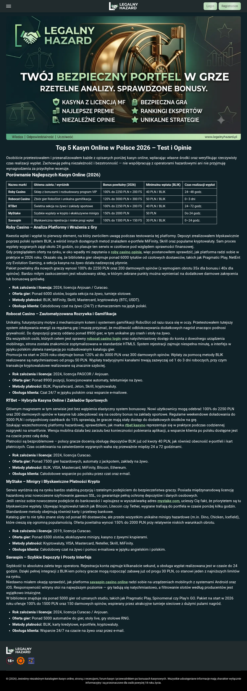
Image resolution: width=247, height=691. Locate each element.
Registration (230, 6)
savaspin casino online (109, 582)
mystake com (168, 501)
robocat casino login (104, 339)
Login (210, 6)
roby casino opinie (126, 252)
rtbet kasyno (135, 425)
